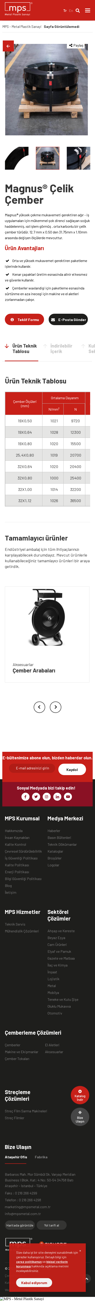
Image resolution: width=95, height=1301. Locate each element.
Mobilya (53, 992)
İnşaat (52, 972)
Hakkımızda (14, 830)
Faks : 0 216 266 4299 (21, 1193)
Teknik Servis (15, 924)
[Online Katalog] (80, 1095)
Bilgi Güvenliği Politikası (23, 878)
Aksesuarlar (54, 1051)
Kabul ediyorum (34, 1282)
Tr (65, 10)
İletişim (10, 892)
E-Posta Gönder (72, 319)
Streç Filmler (14, 1118)
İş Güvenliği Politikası (21, 858)
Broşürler (55, 858)
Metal (52, 985)
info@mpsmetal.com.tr (23, 1213)
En (71, 10)
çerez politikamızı (29, 1262)
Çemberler (12, 1045)
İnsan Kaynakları (17, 837)
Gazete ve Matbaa (61, 958)
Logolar (53, 865)
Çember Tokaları (17, 1058)
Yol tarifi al (51, 1225)
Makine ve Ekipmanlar (21, 1051)
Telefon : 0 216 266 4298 (23, 1200)
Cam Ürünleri (57, 944)
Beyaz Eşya (56, 937)
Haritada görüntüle (19, 1225)
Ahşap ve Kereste (61, 931)
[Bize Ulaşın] (80, 1117)
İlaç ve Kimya (58, 965)
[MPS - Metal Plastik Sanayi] (19, 10)
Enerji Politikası (17, 872)
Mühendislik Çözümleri (22, 931)
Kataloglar (55, 851)
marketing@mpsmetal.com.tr (27, 1207)
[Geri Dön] (8, 45)
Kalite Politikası (17, 865)
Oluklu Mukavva (59, 1006)
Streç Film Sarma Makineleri (26, 1111)
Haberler (54, 830)
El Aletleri (52, 1045)
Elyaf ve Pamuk (59, 951)
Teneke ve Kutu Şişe (63, 999)
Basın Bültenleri (59, 837)
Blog (8, 885)
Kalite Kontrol (15, 844)
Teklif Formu (28, 319)
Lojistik (53, 979)
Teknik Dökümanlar (62, 844)
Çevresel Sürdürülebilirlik (23, 851)
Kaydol (72, 769)
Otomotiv (55, 1013)
